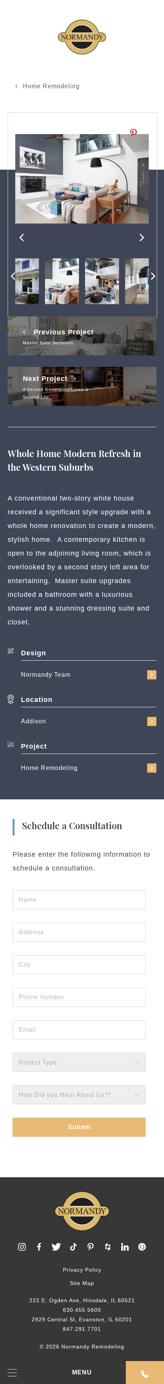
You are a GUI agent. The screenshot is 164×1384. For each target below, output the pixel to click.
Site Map (82, 1283)
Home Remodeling (50, 86)
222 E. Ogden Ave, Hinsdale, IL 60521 (82, 1300)
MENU (82, 1372)
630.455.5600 (82, 1310)
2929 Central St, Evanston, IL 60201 (82, 1319)
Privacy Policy (82, 1270)
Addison (33, 721)
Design (33, 653)
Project (34, 746)
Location (37, 699)
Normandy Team (46, 674)
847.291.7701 (82, 1329)
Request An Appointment (145, 1372)
